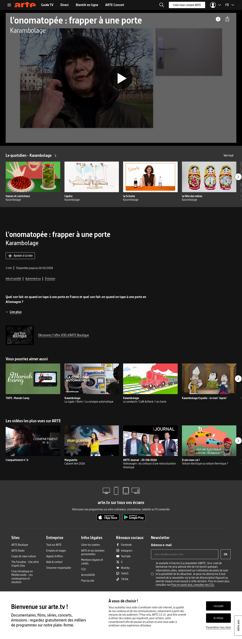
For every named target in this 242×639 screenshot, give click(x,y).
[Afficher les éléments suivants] (238, 176)
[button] (162, 5)
